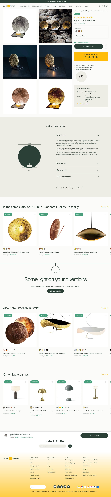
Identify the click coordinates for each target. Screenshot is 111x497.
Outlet (86, 6)
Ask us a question (55, 291)
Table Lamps (86, 10)
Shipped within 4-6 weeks (26, 437)
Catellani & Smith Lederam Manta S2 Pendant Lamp (53, 353)
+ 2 (14, 350)
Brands (70, 6)
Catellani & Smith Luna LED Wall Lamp (49, 252)
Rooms (47, 6)
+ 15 (41, 407)
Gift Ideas (78, 6)
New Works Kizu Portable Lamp (11, 411)
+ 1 (49, 350)
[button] (20, 26)
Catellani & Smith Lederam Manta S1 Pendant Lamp (88, 353)
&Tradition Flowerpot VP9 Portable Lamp (67, 411)
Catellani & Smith (83, 17)
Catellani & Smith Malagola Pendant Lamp (85, 252)
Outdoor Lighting (36, 6)
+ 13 (67, 407)
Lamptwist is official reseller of (83, 69)
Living (54, 6)
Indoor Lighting (24, 6)
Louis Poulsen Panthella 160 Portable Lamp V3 (41, 411)
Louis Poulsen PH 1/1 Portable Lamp (93, 411)
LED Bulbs (62, 6)
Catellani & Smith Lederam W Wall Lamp (14, 353)
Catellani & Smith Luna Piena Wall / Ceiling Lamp (16, 252)
